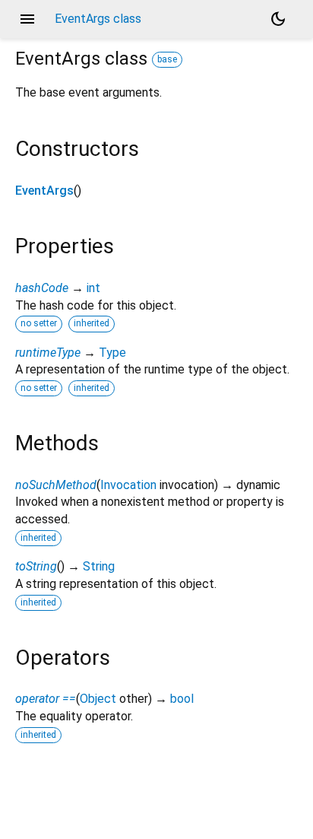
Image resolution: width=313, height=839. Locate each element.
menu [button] (27, 19)
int (93, 288)
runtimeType (48, 352)
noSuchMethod (55, 485)
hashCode (41, 288)
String (99, 566)
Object (98, 698)
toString (36, 566)
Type (112, 352)
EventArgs (44, 190)
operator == (45, 698)
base (167, 59)
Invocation (128, 485)
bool (182, 698)
